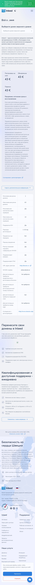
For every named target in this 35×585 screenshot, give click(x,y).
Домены (4, 553)
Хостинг (4, 556)
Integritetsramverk (7, 535)
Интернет (22, 553)
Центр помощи (24, 522)
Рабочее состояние (25, 525)
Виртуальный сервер (8, 562)
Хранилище (22, 561)
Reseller (4, 559)
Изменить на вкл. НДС (16, 434)
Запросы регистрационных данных (7, 540)
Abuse (21, 531)
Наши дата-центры (7, 522)
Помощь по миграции (26, 528)
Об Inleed (4, 520)
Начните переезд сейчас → (30, 4)
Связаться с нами (24, 520)
